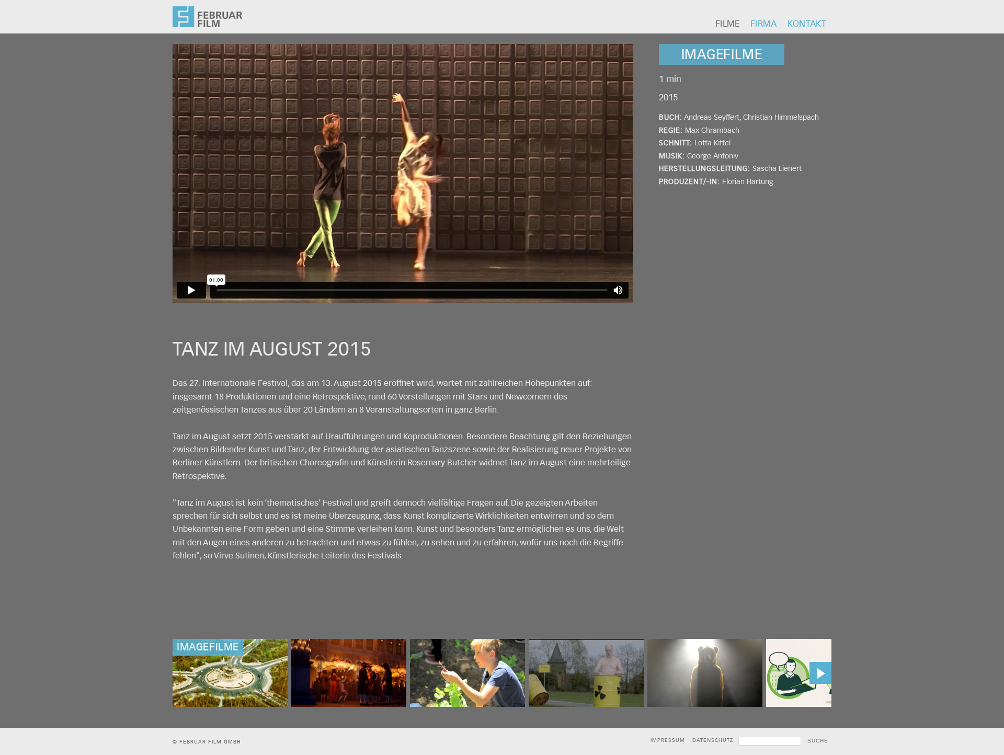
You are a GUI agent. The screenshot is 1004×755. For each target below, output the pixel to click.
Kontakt (807, 24)
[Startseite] (207, 24)
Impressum (668, 740)
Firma (763, 24)
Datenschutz (712, 740)
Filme (727, 24)
